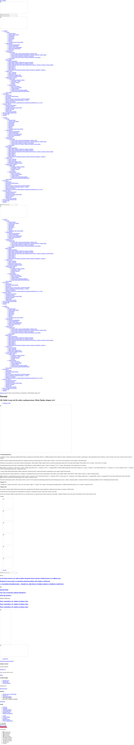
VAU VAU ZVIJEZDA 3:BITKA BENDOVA (13, 592)
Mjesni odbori (9, 59)
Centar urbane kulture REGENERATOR (20, 91)
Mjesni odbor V (11, 67)
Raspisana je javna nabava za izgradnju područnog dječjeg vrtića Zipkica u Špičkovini (25, 581)
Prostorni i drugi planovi (11, 105)
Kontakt (4, 115)
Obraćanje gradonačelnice (14, 44)
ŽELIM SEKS (4, 590)
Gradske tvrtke (11, 78)
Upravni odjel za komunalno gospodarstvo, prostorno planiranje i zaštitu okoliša (28, 54)
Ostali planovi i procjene (11, 111)
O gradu (7, 32)
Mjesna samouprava (12, 61)
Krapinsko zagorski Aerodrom (17, 80)
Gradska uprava (9, 51)
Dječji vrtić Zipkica (15, 86)
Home (1, 393)
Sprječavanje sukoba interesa (12, 96)
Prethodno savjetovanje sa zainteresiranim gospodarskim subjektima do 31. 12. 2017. (24, 102)
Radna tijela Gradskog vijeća (14, 75)
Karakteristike (11, 36)
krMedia (8, 724)
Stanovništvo (11, 37)
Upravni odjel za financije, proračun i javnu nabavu (22, 56)
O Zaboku (5, 30)
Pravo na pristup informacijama (10, 112)
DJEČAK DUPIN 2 (5, 595)
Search (1, 14)
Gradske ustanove (12, 85)
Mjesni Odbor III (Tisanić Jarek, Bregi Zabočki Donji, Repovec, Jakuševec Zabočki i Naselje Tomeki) (30, 64)
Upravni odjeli (11, 52)
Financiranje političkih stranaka (15, 76)
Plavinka (13, 83)
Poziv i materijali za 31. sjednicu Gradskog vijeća (14, 604)
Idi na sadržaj (3, 0)
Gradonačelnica (9, 43)
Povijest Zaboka (11, 33)
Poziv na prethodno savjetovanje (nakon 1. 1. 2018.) (17, 100)
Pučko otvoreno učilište (16, 87)
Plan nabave (8, 97)
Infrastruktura (11, 38)
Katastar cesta (9, 110)
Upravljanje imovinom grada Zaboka (14, 107)
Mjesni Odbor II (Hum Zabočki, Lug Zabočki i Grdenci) (20, 63)
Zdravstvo (10, 39)
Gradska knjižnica (15, 88)
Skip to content (3, 725)
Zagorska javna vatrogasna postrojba (19, 90)
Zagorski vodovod (15, 82)
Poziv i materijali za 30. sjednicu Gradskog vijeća (14, 607)
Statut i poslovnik (12, 73)
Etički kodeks (11, 58)
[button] (3, 727)
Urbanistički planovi (10, 106)
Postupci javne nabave (10, 101)
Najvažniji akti (6, 114)
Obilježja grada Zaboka (13, 34)
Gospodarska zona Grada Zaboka (15, 42)
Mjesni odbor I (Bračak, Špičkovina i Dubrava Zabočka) (20, 62)
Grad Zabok (9, 723)
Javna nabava (6, 93)
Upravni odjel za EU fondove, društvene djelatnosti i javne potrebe (26, 57)
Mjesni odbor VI (12, 68)
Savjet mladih (9, 92)
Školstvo (10, 41)
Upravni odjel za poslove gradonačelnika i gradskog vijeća (24, 53)
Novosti (4, 393)
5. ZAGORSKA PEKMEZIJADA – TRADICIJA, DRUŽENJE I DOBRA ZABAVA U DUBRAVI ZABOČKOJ (32, 584)
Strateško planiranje (10, 109)
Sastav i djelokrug (12, 72)
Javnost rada (11, 49)
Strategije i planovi (7, 104)
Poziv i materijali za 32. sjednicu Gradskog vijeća (14, 601)
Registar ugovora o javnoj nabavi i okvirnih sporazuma (18, 98)
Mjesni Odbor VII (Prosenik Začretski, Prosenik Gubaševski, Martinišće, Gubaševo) (27, 70)
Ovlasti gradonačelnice (13, 46)
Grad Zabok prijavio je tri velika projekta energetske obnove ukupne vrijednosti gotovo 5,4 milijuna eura (30, 578)
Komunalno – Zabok (15, 81)
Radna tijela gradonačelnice (14, 48)
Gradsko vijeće (9, 71)
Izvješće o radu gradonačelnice (15, 47)
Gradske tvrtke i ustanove (11, 77)
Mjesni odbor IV (12, 66)
